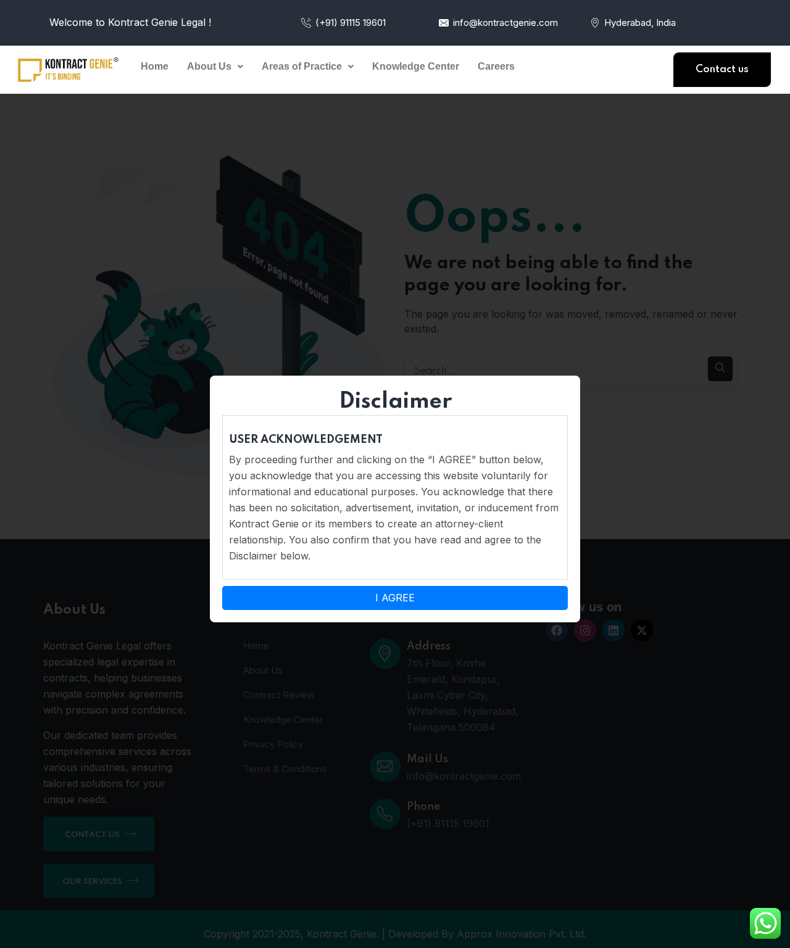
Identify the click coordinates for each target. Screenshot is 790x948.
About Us (209, 66)
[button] (215, 66)
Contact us (722, 69)
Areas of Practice (302, 66)
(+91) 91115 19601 (350, 22)
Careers (496, 66)
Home (154, 66)
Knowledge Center (415, 66)
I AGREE (395, 597)
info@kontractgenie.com (505, 22)
